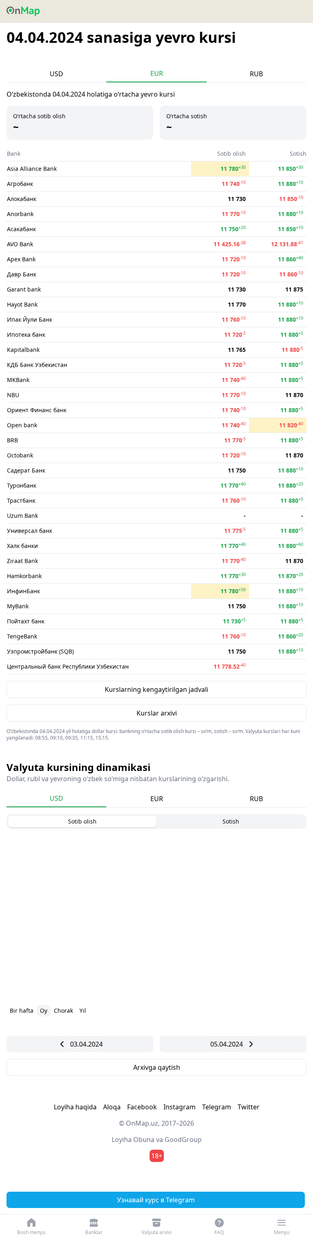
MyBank (18, 606)
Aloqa (112, 1106)
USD (56, 73)
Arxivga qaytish (156, 1067)
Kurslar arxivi (157, 713)
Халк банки (22, 546)
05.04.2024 (226, 1044)
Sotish (231, 821)
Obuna (143, 1139)
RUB (256, 73)
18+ (156, 1155)
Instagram (179, 1106)
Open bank (22, 425)
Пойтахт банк (25, 621)
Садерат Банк (26, 470)
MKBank (18, 380)
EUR (156, 73)
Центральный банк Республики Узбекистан (68, 666)
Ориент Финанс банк (36, 410)
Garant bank (24, 289)
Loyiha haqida (75, 1106)
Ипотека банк (26, 334)
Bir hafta (21, 1010)
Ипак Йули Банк (29, 319)
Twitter (249, 1106)
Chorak (63, 1010)
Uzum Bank (22, 515)
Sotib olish (82, 821)
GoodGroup (183, 1139)
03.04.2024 (86, 1044)
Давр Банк (21, 274)
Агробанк (20, 184)
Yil (82, 1010)
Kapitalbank (23, 349)
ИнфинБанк (23, 591)
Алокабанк (21, 199)
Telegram (216, 1106)
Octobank (20, 455)
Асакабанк (21, 229)
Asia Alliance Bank (32, 168)
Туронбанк (21, 485)
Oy (43, 1010)
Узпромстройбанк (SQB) (40, 651)
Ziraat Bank (22, 561)
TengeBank (22, 636)
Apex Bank (21, 259)
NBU (13, 395)
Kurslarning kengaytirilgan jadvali (156, 689)
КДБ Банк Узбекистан (37, 365)
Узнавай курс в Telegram (156, 1199)
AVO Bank (20, 244)
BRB (12, 440)
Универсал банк (29, 530)
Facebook (142, 1106)
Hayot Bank (22, 304)
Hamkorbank (24, 576)
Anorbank (20, 214)
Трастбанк (21, 500)
